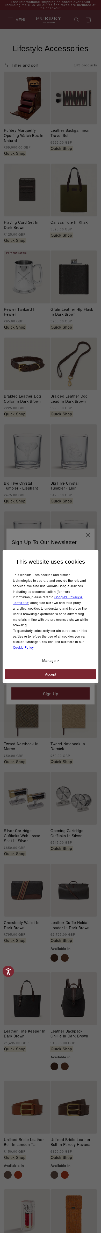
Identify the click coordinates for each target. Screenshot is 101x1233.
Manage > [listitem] (50, 660)
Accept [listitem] (50, 674)
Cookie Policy (23, 647)
